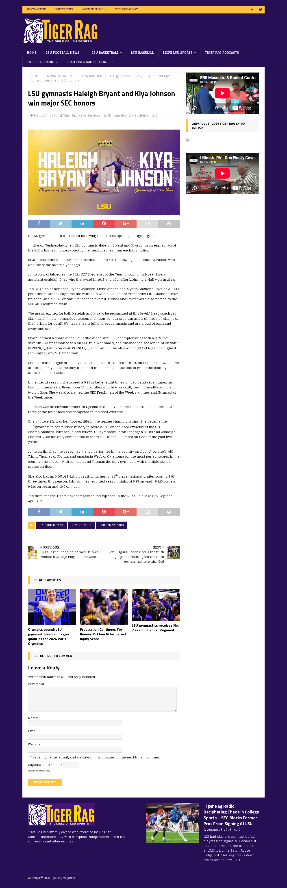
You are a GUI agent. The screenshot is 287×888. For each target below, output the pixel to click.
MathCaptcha (44, 770)
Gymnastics (117, 115)
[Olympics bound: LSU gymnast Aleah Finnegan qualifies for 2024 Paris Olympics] (52, 607)
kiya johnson (81, 525)
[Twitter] (261, 9)
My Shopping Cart (126, 9)
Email (33, 731)
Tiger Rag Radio (40, 62)
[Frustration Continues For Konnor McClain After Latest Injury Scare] (104, 607)
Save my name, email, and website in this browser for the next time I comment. (97, 757)
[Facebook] (252, 9)
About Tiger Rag (92, 9)
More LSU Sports (178, 52)
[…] (241, 860)
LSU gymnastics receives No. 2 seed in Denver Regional (155, 628)
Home (32, 52)
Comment (36, 684)
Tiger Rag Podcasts (222, 52)
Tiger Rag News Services (81, 115)
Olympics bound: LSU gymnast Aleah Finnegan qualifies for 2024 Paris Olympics (48, 636)
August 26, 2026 (219, 829)
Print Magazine (36, 9)
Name (33, 718)
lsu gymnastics (112, 525)
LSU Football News (62, 52)
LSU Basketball (105, 52)
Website (34, 744)
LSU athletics (138, 115)
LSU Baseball (142, 52)
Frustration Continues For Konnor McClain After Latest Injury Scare (103, 634)
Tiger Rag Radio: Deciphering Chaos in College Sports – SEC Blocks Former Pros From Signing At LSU (231, 814)
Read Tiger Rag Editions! (88, 62)
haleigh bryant (51, 525)
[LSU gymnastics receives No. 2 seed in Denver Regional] (156, 605)
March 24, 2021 (45, 115)
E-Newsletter (64, 9)
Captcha (34, 764)
